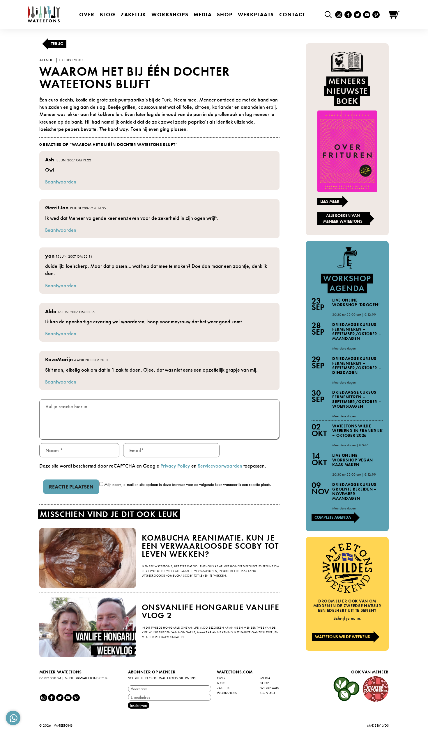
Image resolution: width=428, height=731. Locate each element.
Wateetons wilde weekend (343, 636)
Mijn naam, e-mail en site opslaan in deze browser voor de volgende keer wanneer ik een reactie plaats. (187, 484)
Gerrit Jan (56, 207)
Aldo (50, 311)
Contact (292, 14)
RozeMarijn (59, 359)
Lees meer (329, 201)
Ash (49, 159)
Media (203, 14)
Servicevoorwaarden (220, 465)
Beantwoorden (60, 181)
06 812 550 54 (50, 678)
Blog (108, 14)
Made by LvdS (378, 725)
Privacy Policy (175, 465)
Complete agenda (332, 517)
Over (87, 14)
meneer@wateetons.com (86, 678)
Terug (57, 43)
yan (49, 255)
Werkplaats (256, 14)
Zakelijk (133, 14)
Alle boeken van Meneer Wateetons (342, 218)
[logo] (44, 14)
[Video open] (330, 14)
